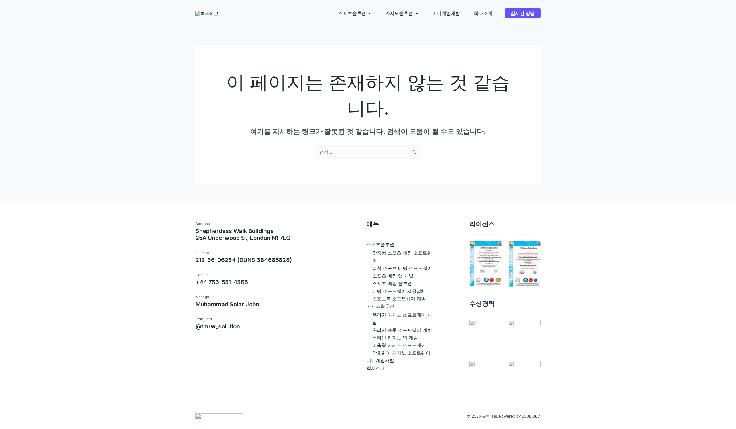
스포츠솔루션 (352, 13)
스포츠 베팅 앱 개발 (392, 276)
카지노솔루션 (399, 13)
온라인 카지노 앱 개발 (395, 337)
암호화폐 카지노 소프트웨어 (401, 353)
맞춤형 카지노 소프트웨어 (399, 345)
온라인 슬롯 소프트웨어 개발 (402, 330)
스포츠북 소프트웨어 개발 (399, 298)
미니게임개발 (446, 13)
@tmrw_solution (217, 326)
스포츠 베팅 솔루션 (392, 283)
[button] (369, 13)
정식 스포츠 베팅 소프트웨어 (402, 268)
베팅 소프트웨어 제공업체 (399, 291)
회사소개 (483, 13)
